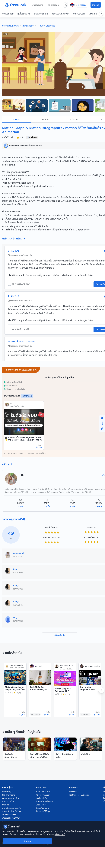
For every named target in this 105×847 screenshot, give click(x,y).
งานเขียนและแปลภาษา (11, 818)
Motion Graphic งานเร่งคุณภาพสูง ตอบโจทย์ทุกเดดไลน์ (15, 689)
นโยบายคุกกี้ (60, 834)
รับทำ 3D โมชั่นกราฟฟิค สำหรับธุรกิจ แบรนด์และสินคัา (38, 689)
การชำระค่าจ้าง (41, 798)
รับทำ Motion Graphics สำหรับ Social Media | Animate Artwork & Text (88, 692)
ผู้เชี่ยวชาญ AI (23, 13)
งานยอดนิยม (8, 13)
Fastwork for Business (79, 795)
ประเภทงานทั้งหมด (10, 25)
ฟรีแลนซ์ (74, 119)
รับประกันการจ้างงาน (44, 801)
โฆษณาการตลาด (41, 13)
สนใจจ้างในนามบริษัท (21, 284)
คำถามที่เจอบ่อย (42, 808)
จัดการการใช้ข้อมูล (43, 811)
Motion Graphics (46, 25)
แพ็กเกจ (45, 119)
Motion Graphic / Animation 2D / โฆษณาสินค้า (63, 691)
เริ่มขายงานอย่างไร (43, 795)
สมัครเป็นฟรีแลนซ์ (43, 792)
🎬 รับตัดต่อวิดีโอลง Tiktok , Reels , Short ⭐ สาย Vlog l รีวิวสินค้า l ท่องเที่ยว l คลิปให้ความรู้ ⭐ (23, 439)
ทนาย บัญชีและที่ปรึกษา (12, 811)
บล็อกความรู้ (41, 805)
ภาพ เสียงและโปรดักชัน (11, 808)
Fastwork (73, 792)
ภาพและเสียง (28, 25)
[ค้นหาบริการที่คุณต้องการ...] (66, 5)
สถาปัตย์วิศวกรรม (9, 815)
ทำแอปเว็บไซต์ (79, 13)
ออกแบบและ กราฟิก (60, 13)
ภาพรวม (16, 119)
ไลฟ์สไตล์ (93, 13)
